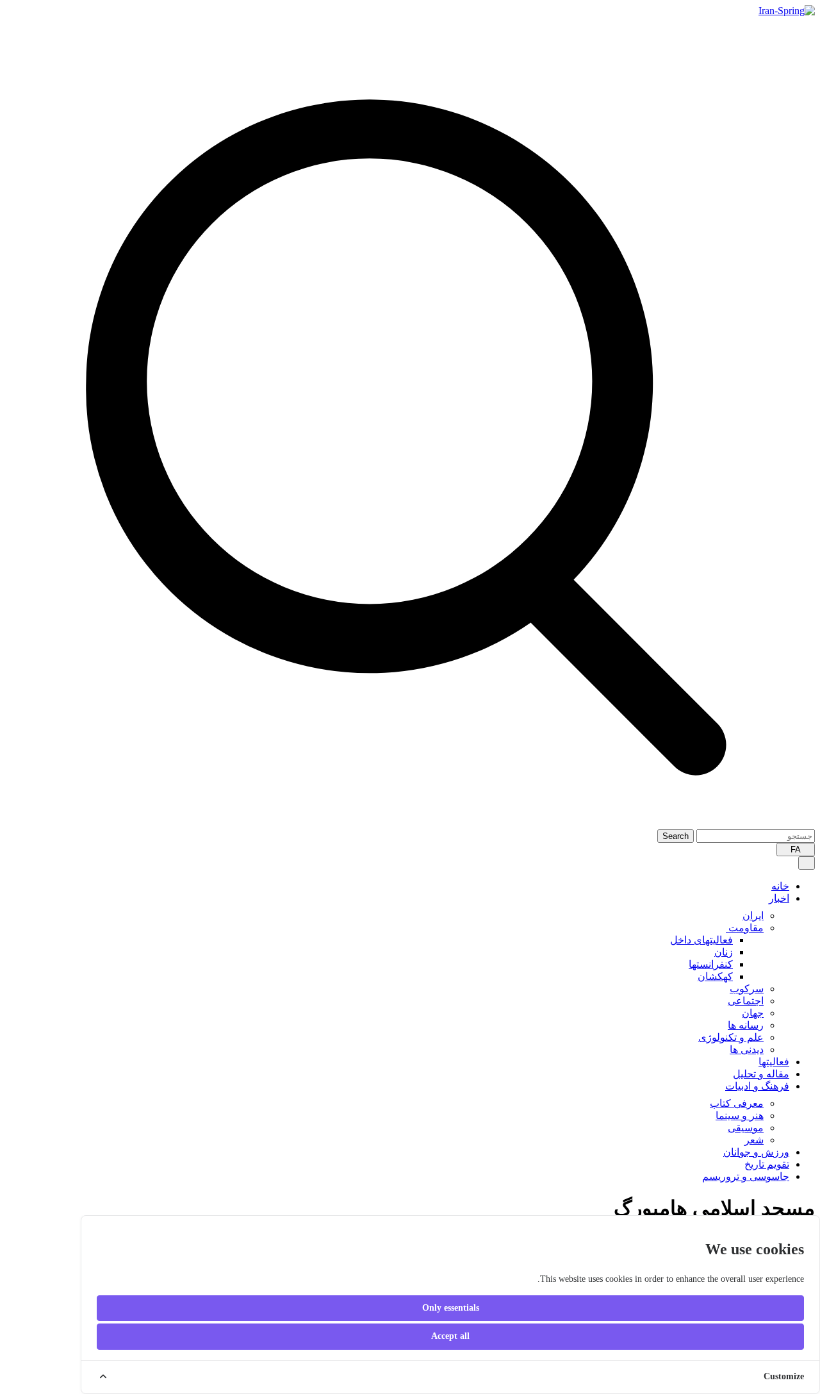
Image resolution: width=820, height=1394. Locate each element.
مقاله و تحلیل (761, 1073)
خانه (780, 886)
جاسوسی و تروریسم (745, 1176)
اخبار (779, 898)
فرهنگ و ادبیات (757, 1086)
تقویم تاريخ (766, 1164)
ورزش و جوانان (756, 1152)
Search (675, 836)
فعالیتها (773, 1061)
